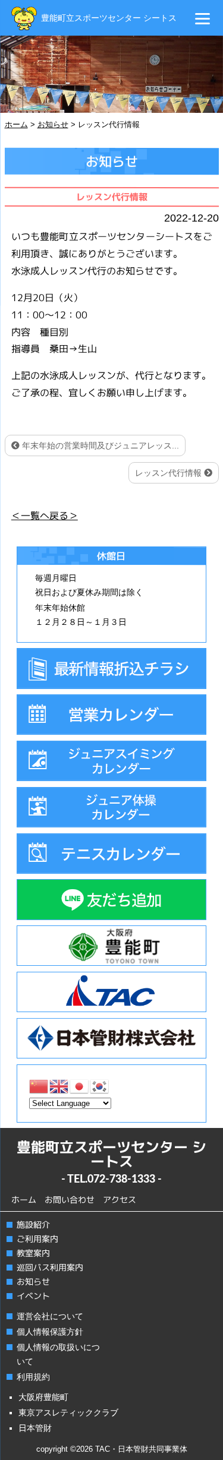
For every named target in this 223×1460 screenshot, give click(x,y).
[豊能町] (111, 945)
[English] (59, 1085)
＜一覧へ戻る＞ (44, 515)
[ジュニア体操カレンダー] (111, 807)
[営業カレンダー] (111, 714)
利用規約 (33, 1377)
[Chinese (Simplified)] (39, 1085)
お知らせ (32, 1281)
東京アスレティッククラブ (68, 1412)
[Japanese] (80, 1085)
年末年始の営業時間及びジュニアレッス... (99, 445)
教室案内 (32, 1253)
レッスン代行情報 (169, 473)
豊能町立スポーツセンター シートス (109, 18)
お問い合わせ (70, 1199)
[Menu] (202, 18)
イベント (32, 1295)
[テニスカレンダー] (111, 853)
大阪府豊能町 (43, 1397)
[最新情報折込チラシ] (111, 668)
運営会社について (50, 1316)
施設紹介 (32, 1224)
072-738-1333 (121, 1179)
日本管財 (35, 1428)
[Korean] (100, 1085)
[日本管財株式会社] (111, 1038)
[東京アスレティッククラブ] (111, 992)
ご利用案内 (37, 1238)
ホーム (23, 1199)
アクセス (119, 1199)
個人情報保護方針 (50, 1331)
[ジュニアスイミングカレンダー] (111, 760)
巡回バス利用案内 (49, 1267)
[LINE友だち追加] (111, 899)
